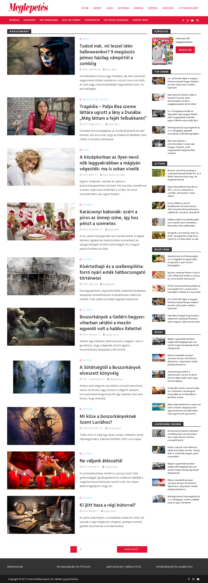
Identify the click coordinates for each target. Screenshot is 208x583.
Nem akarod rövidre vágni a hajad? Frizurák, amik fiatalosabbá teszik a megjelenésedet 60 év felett (182, 99)
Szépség (153, 8)
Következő (131, 549)
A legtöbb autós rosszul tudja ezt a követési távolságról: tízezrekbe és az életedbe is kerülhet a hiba (183, 393)
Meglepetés (109, 284)
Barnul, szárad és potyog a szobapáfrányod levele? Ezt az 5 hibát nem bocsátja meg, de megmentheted (184, 175)
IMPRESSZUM (15, 566)
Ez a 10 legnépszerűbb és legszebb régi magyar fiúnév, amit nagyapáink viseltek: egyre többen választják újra (183, 116)
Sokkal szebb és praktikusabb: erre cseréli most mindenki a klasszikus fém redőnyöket (183, 222)
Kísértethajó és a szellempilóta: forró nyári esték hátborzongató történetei (112, 272)
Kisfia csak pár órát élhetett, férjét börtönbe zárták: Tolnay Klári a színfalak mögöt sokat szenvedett (184, 452)
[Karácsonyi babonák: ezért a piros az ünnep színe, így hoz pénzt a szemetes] (41, 221)
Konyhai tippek (140, 20)
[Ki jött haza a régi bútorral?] (41, 514)
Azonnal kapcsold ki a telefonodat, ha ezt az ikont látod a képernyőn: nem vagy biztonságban (183, 376)
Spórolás (14, 20)
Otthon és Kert (189, 8)
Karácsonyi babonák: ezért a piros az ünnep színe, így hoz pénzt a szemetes (109, 218)
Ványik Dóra (111, 334)
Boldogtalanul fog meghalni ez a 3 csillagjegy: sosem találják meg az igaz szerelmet (184, 499)
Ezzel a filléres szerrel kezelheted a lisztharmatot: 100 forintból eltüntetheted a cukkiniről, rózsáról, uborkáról (183, 208)
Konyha (138, 8)
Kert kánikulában (49, 20)
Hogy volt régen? (71, 20)
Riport (97, 8)
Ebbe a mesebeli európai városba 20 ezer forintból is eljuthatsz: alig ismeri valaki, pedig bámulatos (183, 360)
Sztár (85, 8)
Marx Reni (110, 69)
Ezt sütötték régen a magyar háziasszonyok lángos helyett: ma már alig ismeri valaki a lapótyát (183, 83)
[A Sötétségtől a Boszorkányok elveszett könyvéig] (41, 377)
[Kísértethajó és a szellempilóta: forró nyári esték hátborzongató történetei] (41, 276)
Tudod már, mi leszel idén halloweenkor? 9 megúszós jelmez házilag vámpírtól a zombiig (107, 55)
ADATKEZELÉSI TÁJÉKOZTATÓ (123, 566)
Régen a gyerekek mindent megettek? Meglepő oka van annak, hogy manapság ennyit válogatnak (183, 344)
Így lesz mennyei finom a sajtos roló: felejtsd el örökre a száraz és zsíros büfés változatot (184, 275)
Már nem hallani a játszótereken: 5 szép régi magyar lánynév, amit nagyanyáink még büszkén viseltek (181, 147)
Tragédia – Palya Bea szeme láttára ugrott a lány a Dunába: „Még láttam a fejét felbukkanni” (113, 112)
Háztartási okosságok (116, 20)
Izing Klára (113, 124)
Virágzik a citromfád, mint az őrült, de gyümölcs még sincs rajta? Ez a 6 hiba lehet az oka (183, 236)
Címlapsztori (89, 99)
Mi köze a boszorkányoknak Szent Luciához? (108, 419)
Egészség (168, 8)
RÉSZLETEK (185, 49)
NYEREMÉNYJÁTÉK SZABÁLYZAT (174, 566)
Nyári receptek (92, 20)
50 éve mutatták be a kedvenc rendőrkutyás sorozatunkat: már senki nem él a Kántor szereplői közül (183, 436)
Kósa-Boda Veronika (114, 174)
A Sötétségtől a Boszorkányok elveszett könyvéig (110, 371)
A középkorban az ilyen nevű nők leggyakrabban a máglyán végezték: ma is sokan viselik (110, 163)
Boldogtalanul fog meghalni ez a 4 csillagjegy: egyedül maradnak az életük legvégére (184, 130)
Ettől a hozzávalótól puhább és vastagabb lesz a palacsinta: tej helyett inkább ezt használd (184, 289)
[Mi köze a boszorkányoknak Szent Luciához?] (41, 426)
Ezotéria (123, 8)
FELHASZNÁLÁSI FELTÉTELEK (73, 566)
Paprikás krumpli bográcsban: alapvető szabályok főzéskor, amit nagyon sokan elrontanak (184, 318)
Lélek (110, 8)
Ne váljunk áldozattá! (101, 461)
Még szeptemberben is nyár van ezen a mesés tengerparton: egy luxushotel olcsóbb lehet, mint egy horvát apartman (184, 409)
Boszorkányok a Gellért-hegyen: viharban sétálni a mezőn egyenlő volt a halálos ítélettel (112, 323)
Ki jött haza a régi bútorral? (108, 505)
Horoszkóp (30, 20)
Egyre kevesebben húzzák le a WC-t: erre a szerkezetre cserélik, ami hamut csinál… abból (183, 191)
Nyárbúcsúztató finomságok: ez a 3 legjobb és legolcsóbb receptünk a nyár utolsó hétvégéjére (183, 261)
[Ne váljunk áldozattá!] (41, 470)
